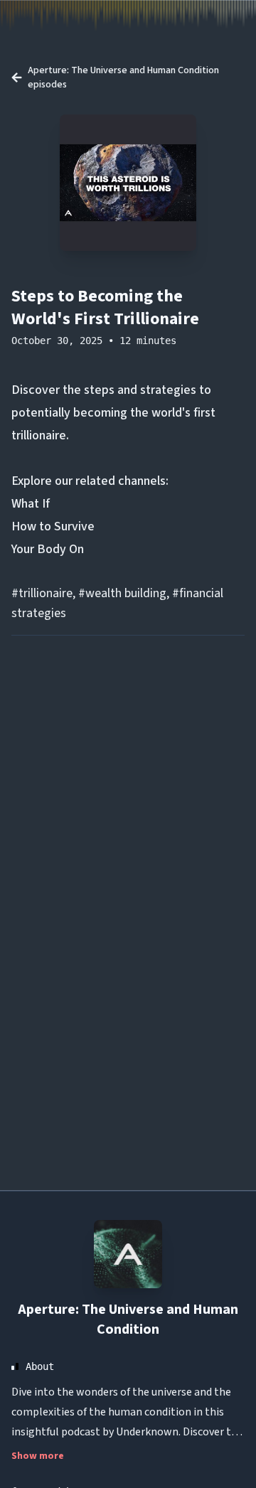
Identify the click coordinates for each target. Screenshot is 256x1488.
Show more (37, 1456)
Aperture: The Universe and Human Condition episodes (123, 77)
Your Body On (47, 549)
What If (30, 504)
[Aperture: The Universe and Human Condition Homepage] (128, 1254)
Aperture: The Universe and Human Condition (128, 1319)
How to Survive (53, 526)
